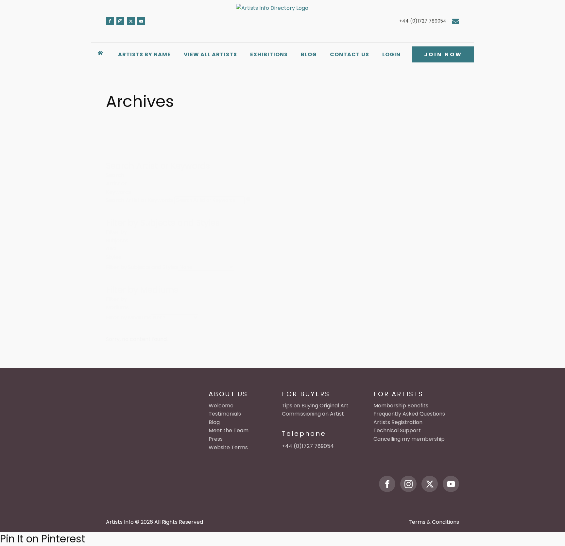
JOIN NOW (443, 54)
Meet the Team (228, 430)
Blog (309, 54)
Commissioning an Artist (313, 414)
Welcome (221, 405)
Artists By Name (144, 54)
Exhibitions (269, 54)
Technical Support (397, 430)
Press (216, 439)
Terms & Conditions (434, 522)
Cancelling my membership (409, 439)
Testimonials (225, 414)
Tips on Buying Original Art (315, 405)
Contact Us (349, 54)
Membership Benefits (400, 405)
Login (391, 54)
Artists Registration (397, 422)
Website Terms (228, 447)
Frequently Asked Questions (409, 414)
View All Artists (210, 54)
